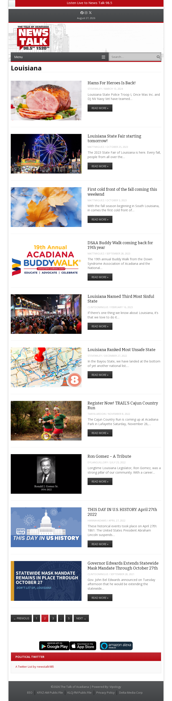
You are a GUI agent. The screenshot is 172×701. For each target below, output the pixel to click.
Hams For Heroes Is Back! (112, 82)
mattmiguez (96, 146)
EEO (29, 692)
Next (81, 618)
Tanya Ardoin (97, 413)
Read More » (100, 108)
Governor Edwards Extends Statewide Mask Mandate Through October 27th (123, 565)
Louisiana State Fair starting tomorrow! (114, 138)
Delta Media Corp (131, 692)
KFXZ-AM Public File (50, 692)
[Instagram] (86, 13)
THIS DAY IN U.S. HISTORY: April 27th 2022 (122, 512)
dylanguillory (98, 462)
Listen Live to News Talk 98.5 (89, 2)
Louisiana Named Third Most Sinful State (121, 299)
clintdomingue (98, 307)
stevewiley (95, 88)
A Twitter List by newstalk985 (34, 667)
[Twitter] (90, 13)
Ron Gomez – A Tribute (109, 456)
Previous (21, 618)
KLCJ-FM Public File (79, 692)
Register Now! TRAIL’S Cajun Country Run (123, 405)
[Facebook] (82, 13)
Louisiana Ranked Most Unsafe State (121, 349)
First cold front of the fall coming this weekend (122, 192)
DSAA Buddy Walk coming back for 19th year (120, 245)
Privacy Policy (105, 692)
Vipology (115, 687)
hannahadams (97, 520)
